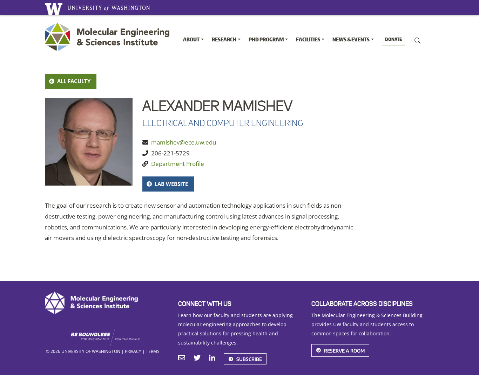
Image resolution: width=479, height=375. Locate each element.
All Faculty (73, 81)
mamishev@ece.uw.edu (183, 142)
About (191, 39)
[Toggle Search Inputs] (417, 40)
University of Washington (53, 9)
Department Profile (177, 164)
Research (224, 39)
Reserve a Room (344, 351)
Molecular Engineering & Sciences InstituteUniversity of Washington (109, 36)
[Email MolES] (181, 358)
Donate (393, 39)
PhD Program (266, 39)
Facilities (308, 39)
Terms (153, 351)
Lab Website (171, 183)
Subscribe (249, 359)
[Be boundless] (119, 337)
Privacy (133, 351)
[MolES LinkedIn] (212, 358)
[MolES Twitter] (197, 358)
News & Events (351, 39)
